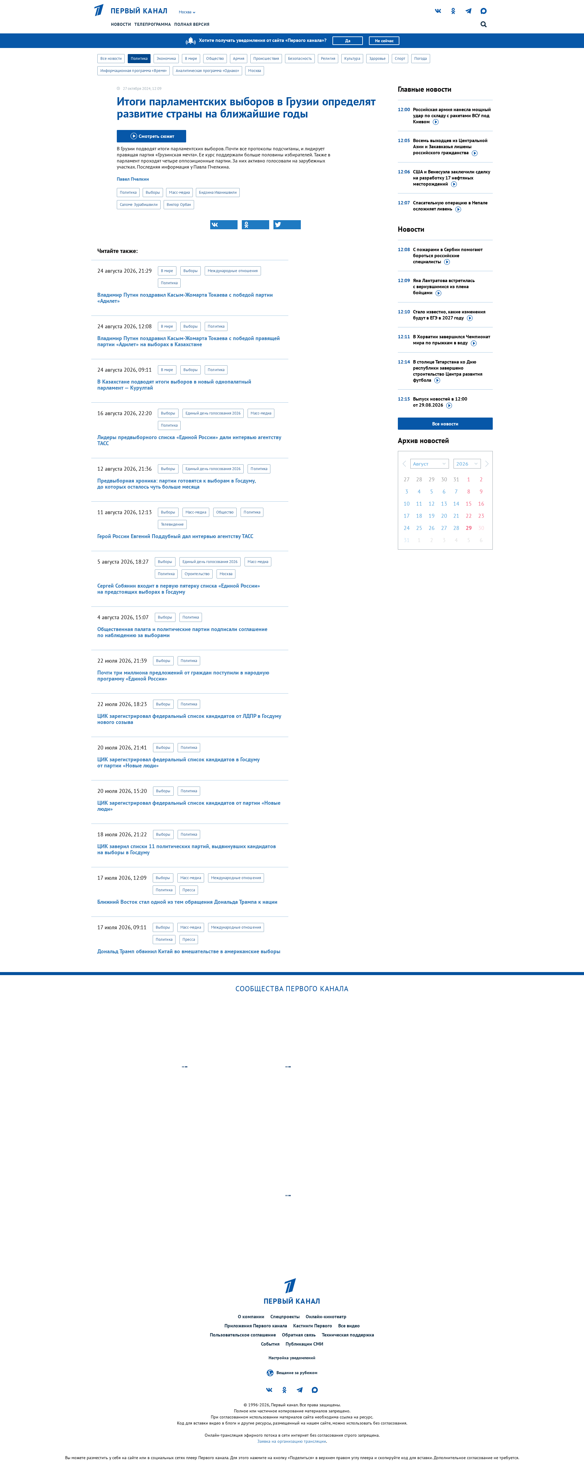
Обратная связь (299, 1335)
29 (432, 479)
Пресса (188, 889)
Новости (121, 24)
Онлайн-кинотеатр (326, 1316)
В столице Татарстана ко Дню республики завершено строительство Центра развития (447, 371)
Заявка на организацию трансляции (291, 1441)
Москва (254, 70)
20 (444, 515)
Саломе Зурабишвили (139, 204)
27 (407, 479)
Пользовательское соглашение (243, 1335)
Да (347, 40)
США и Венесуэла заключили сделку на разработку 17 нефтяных (451, 178)
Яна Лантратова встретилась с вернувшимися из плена (444, 286)
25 (419, 527)
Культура (352, 58)
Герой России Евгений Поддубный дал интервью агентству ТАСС (175, 536)
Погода (420, 58)
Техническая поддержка (348, 1335)
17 (407, 515)
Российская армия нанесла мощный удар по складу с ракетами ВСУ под (452, 115)
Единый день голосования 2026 (213, 413)
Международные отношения (233, 270)
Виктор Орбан (179, 204)
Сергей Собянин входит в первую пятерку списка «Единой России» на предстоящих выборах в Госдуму (178, 588)
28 (419, 479)
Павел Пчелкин (133, 179)
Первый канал (139, 11)
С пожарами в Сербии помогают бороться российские (447, 255)
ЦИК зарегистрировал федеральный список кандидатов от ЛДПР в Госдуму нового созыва (189, 718)
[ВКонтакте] (224, 224)
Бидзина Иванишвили (218, 192)
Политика (139, 58)
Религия (328, 58)
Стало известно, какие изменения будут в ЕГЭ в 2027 (449, 315)
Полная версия (192, 24)
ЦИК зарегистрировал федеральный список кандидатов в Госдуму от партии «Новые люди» (178, 762)
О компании (251, 1316)
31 (456, 479)
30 (444, 479)
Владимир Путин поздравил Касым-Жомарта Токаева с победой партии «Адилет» (185, 297)
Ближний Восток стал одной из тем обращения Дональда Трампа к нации (187, 901)
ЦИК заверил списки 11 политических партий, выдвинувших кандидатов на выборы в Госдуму (186, 849)
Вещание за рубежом (296, 1372)
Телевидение (172, 524)
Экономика (166, 58)
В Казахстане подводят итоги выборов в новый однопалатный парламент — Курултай (174, 384)
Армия (238, 58)
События (270, 1344)
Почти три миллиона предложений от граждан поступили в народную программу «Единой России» (183, 675)
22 (469, 515)
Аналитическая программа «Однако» (207, 70)
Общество (215, 58)
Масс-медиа (179, 192)
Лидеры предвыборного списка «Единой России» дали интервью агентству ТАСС (189, 440)
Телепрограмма (152, 24)
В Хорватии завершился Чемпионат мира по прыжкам (451, 339)
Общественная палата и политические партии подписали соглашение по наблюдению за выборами (182, 632)
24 (407, 527)
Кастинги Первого (312, 1326)
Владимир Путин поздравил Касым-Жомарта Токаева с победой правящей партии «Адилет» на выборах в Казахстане (188, 341)
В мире (191, 58)
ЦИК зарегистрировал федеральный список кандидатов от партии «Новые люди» (188, 805)
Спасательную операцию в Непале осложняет (450, 206)
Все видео (349, 1326)
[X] (287, 224)
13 (444, 503)
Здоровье (377, 58)
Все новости (111, 58)
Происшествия (266, 58)
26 (432, 527)
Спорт (400, 58)
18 (419, 515)
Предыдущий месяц (404, 464)
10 (407, 503)
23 (481, 515)
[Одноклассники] (255, 224)
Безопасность (300, 58)
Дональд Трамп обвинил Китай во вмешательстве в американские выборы (188, 951)
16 (481, 503)
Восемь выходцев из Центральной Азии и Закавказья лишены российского (450, 146)
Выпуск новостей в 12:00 (440, 402)
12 (432, 503)
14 (456, 503)
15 (469, 503)
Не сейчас (384, 40)
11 (419, 503)
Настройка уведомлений (292, 1358)
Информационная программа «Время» (133, 70)
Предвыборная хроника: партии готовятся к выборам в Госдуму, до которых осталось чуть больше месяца (176, 483)
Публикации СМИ (304, 1344)
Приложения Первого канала (255, 1326)
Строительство (197, 573)
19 (432, 515)
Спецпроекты (285, 1316)
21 (456, 515)
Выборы (153, 192)
